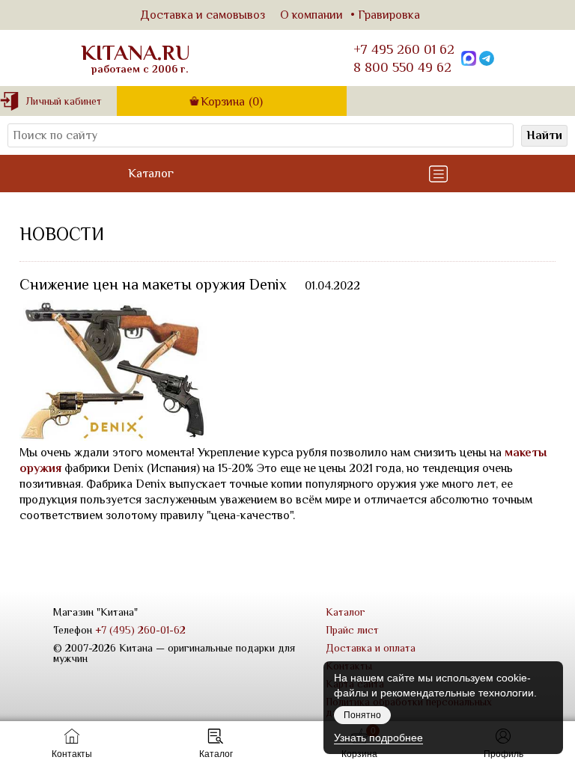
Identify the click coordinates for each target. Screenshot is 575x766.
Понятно (362, 715)
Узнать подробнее (378, 738)
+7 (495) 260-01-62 (140, 630)
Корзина (232, 102)
